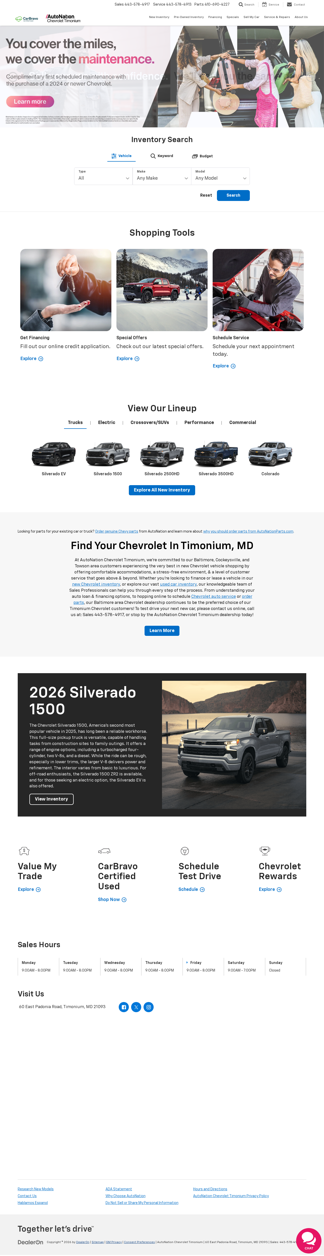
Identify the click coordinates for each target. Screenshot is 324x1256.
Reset (206, 196)
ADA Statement (119, 1189)
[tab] (121, 156)
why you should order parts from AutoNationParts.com (248, 531)
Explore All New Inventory (162, 490)
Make (141, 171)
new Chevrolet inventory (96, 584)
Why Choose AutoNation (126, 1196)
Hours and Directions (210, 1189)
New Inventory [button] (159, 17)
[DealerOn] (31, 1242)
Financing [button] (215, 17)
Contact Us (27, 1196)
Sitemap (98, 1242)
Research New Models (36, 1189)
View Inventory (51, 799)
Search (233, 196)
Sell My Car (251, 17)
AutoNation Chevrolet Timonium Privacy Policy (231, 1196)
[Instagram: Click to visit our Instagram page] (148, 1007)
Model (200, 171)
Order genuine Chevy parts (116, 531)
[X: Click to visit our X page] (136, 1007)
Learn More (162, 631)
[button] (123, 121)
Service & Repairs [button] (277, 17)
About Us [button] (301, 17)
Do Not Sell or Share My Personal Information (142, 1203)
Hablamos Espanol (33, 1203)
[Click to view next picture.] (311, 76)
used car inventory (178, 584)
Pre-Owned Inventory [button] (189, 17)
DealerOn (82, 1242)
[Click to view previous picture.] (13, 76)
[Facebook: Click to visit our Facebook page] (124, 1007)
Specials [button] (233, 17)
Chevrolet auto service (213, 597)
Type (82, 171)
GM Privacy (114, 1242)
